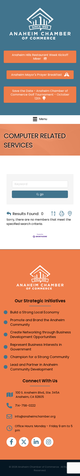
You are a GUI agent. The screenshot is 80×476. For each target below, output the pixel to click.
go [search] (42, 194)
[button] (9, 213)
